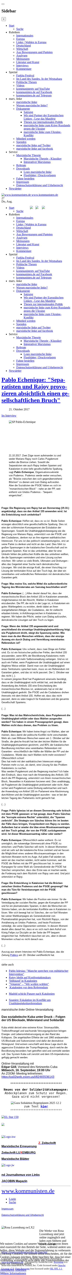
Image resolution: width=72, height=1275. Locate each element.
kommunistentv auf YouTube (33, 88)
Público (14, 955)
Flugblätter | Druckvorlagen (40, 175)
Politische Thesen (26, 82)
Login (12, 1199)
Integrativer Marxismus (37, 162)
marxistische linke (26, 102)
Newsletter (15, 188)
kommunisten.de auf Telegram (34, 95)
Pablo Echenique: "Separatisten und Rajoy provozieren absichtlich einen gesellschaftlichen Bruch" (35, 390)
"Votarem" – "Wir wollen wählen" (29, 984)
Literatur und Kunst (27, 62)
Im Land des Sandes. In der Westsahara (39, 78)
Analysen (21, 55)
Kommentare (23, 68)
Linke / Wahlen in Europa (31, 42)
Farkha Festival (25, 75)
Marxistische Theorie (28, 155)
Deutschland (23, 45)
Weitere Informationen (13, 1273)
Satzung (28, 112)
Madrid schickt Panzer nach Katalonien (32, 993)
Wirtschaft (22, 48)
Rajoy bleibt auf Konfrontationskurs (30, 977)
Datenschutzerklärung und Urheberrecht (39, 185)
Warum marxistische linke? (32, 105)
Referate (21, 165)
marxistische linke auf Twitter (33, 145)
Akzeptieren (7, 1269)
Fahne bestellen (25, 178)
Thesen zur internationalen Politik (43, 122)
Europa (20, 38)
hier (44, 1106)
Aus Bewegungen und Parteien (34, 52)
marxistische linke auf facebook (34, 148)
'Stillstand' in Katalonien (23, 980)
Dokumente (23, 108)
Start (11, 25)
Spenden (21, 142)
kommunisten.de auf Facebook (34, 92)
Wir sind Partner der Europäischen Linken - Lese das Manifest (44, 117)
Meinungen (23, 58)
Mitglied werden (25, 138)
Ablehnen (20, 1269)
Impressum (22, 181)
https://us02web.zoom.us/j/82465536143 (27, 1076)
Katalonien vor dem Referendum (29, 987)
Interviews (22, 65)
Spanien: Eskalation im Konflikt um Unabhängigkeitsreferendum (30, 1001)
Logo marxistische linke (38, 171)
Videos (20, 85)
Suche (19, 28)
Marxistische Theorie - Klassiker (42, 158)
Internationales (24, 35)
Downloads (23, 168)
